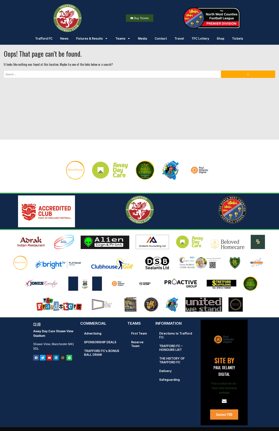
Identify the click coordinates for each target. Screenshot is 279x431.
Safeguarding (169, 380)
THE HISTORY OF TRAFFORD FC (172, 360)
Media (142, 38)
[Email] (224, 401)
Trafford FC (44, 38)
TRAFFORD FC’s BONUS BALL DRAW (101, 353)
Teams (120, 38)
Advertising (92, 333)
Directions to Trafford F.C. (175, 335)
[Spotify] (69, 357)
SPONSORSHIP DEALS (100, 342)
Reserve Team (137, 344)
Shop (220, 38)
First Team (139, 333)
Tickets (237, 38)
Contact (161, 38)
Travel (179, 38)
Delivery (165, 371)
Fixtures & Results (89, 38)
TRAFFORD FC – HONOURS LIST (171, 348)
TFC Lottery (200, 38)
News (64, 38)
